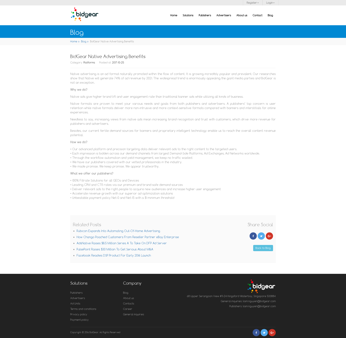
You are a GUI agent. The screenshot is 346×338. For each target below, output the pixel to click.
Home (173, 15)
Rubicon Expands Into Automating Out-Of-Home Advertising (118, 231)
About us (241, 15)
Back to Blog (263, 248)
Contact (257, 15)
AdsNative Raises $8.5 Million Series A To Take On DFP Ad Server (122, 243)
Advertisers (223, 15)
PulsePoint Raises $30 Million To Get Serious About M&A (115, 249)
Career (127, 309)
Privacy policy (78, 314)
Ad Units (75, 303)
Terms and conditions (83, 309)
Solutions (188, 15)
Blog (270, 15)
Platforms (89, 62)
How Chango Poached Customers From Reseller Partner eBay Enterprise (128, 237)
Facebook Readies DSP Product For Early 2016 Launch (114, 255)
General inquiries (133, 314)
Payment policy (79, 319)
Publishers (205, 15)
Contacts (128, 303)
